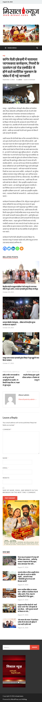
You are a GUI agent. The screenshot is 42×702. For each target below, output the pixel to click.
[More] (21, 248)
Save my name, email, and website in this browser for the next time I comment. (20, 491)
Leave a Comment (29, 79)
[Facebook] (5, 248)
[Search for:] (21, 647)
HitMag (24, 699)
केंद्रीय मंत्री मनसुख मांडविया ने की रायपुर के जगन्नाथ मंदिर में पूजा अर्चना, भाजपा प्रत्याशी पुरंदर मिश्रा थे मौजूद (20, 287)
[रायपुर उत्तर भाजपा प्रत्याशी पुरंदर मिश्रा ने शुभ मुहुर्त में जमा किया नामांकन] (21, 355)
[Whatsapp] (17, 248)
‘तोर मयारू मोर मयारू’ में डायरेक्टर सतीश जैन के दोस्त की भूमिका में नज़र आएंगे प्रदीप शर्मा (28, 622)
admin (20, 79)
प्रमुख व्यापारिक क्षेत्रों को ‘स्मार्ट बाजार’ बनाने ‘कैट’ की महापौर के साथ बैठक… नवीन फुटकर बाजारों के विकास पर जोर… (28, 608)
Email (6, 468)
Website (6, 478)
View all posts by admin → (27, 399)
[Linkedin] (13, 248)
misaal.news (19, 696)
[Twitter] (9, 248)
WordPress (15, 699)
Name (5, 458)
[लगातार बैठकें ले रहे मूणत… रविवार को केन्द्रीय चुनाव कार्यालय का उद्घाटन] (21, 320)
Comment (7, 429)
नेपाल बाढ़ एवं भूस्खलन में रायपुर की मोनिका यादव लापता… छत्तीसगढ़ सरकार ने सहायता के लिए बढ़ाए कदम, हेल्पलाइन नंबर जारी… (28, 560)
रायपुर (4, 55)
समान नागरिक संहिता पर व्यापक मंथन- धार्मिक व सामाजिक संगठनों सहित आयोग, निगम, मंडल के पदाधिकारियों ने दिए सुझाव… (28, 592)
